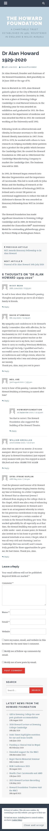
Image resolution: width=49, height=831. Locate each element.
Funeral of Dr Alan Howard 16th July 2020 (24, 263)
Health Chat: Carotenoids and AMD (25, 773)
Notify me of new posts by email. (20, 662)
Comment (7, 583)
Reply (6, 307)
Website (6, 631)
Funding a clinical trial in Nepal (24, 745)
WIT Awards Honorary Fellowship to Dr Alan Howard (23, 250)
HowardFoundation (29, 67)
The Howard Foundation (24, 20)
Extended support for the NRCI (23, 752)
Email (6, 621)
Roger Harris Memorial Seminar (24, 759)
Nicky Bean (16, 286)
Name (6, 612)
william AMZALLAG (21, 440)
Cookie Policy (17, 820)
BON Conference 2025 (19, 766)
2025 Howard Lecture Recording (24, 780)
